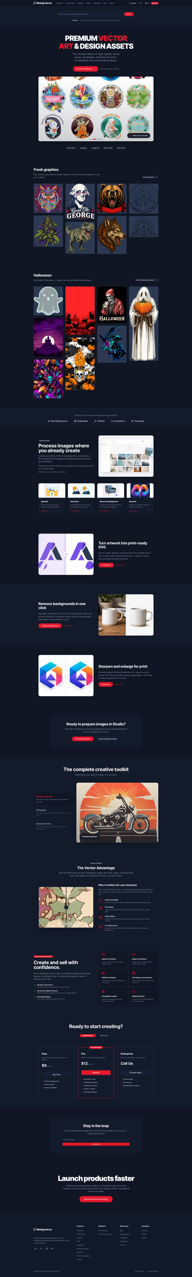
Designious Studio (82, 1248)
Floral (91, 20)
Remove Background (83, 1256)
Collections (96, 3)
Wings (96, 20)
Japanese (102, 20)
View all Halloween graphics (145, 280)
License (122, 1245)
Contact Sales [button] (135, 1073)
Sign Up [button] (154, 3)
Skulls (87, 20)
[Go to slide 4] (96, 139)
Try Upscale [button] (106, 684)
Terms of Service (152, 1271)
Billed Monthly (88, 1035)
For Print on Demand (105, 1234)
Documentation (125, 1234)
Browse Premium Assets (96, 1199)
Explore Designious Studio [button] (108, 739)
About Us (145, 1230)
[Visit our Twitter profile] (36, 1248)
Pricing (111, 3)
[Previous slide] (42, 109)
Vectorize (80, 1252)
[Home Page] (43, 1231)
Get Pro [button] (96, 1073)
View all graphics (148, 177)
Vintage (82, 20)
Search (128, 14)
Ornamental (116, 20)
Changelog (123, 1238)
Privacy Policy (139, 1271)
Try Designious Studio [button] (82, 739)
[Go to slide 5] (98, 139)
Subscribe (96, 1144)
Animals (108, 20)
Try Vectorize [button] (106, 565)
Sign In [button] (147, 3)
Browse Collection (84, 69)
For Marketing (102, 1230)
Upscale (79, 1259)
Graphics (81, 3)
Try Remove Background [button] (50, 626)
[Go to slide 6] (100, 139)
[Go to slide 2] (91, 139)
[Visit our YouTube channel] (52, 1248)
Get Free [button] (56, 1075)
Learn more (119, 565)
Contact (144, 1238)
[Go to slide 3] (93, 139)
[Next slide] (150, 109)
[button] (48, 198)
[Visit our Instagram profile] (47, 1248)
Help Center (124, 1241)
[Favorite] (60, 210)
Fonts (88, 3)
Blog (105, 3)
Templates (59, 3)
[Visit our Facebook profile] (41, 1248)
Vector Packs (70, 3)
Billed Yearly (104, 1035)
